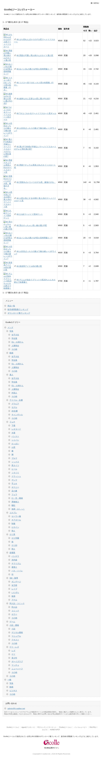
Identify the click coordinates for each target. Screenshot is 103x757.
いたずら (15, 592)
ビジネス (13, 690)
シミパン (15, 440)
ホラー (14, 614)
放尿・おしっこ (18, 509)
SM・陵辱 (14, 578)
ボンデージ (16, 582)
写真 (11, 331)
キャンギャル (17, 415)
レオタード (16, 429)
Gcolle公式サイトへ (51, 748)
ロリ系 (12, 534)
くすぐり (15, 473)
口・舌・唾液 (17, 498)
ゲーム (12, 622)
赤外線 (14, 560)
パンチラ (15, 556)
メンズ (10, 327)
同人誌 (14, 607)
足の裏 (14, 491)
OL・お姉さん (17, 342)
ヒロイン (15, 527)
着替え (14, 567)
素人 (11, 375)
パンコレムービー (80, 727)
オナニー (15, 487)
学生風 (14, 338)
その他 (14, 349)
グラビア (15, 404)
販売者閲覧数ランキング (18, 309)
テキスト (15, 640)
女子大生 (15, 335)
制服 (13, 523)
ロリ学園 (15, 538)
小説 (13, 629)
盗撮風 (12, 553)
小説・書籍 (14, 625)
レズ (13, 651)
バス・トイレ (17, 571)
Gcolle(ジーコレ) (13, 727)
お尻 (13, 447)
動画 (11, 353)
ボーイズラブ (17, 661)
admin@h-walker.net (16, 708)
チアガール (16, 520)
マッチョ (15, 665)
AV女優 (15, 411)
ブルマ (14, 458)
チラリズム (16, 563)
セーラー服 (16, 516)
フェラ (14, 494)
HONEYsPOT (55, 730)
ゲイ (13, 654)
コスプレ (13, 513)
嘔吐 (13, 505)
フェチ (12, 422)
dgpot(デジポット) (28, 727)
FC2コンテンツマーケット (47, 727)
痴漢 (13, 596)
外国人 (14, 393)
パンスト (15, 436)
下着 (13, 425)
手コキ (14, 484)
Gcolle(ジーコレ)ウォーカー (19, 9)
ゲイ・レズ (14, 647)
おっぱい (15, 444)
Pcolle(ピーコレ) (65, 727)
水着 (13, 433)
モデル (14, 407)
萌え (13, 531)
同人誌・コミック (17, 603)
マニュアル (16, 636)
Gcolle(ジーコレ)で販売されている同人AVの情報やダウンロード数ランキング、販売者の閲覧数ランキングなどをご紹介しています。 (51, 736)
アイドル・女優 (16, 400)
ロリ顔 (14, 545)
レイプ (14, 589)
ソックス (15, 462)
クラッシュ (16, 476)
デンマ (14, 480)
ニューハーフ (17, 669)
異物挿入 (15, 502)
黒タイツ (15, 465)
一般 (9, 680)
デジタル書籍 (17, 632)
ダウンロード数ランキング (19, 313)
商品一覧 (11, 306)
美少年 (14, 658)
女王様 (14, 585)
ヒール (14, 469)
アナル (14, 600)
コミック (15, 611)
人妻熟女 (15, 346)
